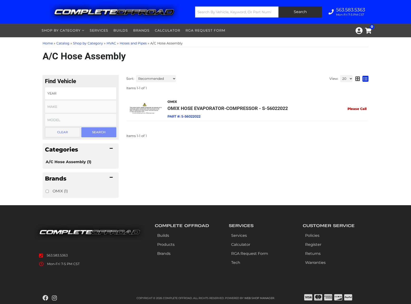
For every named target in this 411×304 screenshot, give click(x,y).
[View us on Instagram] (54, 298)
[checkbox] (47, 191)
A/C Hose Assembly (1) (68, 162)
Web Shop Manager (259, 298)
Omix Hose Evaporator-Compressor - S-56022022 (227, 108)
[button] (258, 12)
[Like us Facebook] (45, 298)
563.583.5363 (57, 255)
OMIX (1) (60, 191)
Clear (62, 132)
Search (99, 132)
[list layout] (365, 78)
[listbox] (80, 93)
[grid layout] (358, 78)
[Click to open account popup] (359, 30)
